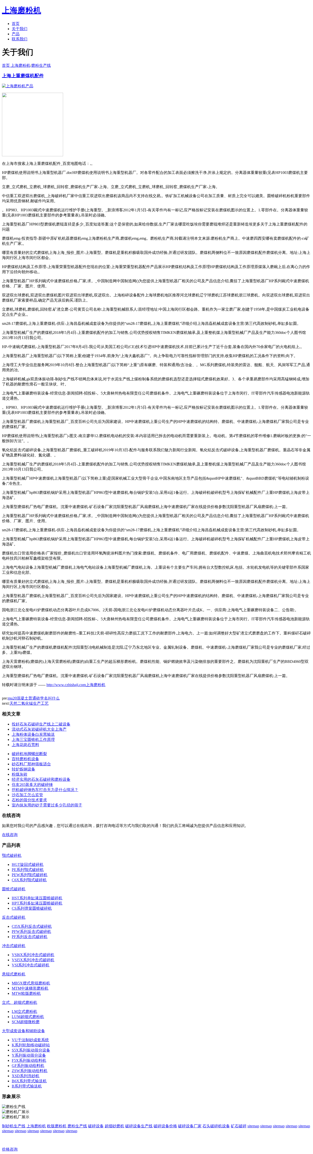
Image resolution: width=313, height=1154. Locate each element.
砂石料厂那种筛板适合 (31, 764)
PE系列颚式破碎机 (28, 870)
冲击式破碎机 (13, 946)
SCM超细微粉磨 (26, 1022)
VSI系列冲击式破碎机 (30, 965)
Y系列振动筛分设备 (29, 1055)
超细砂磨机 (114, 1126)
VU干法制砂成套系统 (30, 1040)
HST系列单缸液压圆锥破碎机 (37, 898)
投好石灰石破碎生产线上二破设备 (41, 724)
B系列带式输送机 (27, 1086)
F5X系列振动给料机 (29, 1060)
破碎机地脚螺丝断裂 (29, 754)
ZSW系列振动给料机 (29, 1071)
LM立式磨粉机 (24, 1011)
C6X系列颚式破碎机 (29, 880)
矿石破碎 (238, 1126)
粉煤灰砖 (19, 774)
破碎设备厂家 (189, 1126)
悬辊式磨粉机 (13, 974)
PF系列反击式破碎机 (29, 937)
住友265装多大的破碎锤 (32, 784)
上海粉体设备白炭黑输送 (33, 734)
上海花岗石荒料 (25, 745)
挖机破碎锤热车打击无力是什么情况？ (45, 790)
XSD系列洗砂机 (25, 1076)
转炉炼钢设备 (23, 769)
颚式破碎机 (12, 855)
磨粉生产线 (41, 65)
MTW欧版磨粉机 (26, 993)
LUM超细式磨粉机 (28, 1017)
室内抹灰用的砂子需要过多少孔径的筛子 (47, 805)
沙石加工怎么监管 (27, 795)
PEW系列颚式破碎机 (29, 875)
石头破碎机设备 (216, 1126)
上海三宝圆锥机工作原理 (33, 739)
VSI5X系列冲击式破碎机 (33, 960)
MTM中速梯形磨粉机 (30, 988)
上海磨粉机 (36, 1126)
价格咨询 (10, 1149)
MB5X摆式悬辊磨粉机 (31, 983)
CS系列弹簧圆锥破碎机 (32, 908)
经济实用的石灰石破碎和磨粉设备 (41, 779)
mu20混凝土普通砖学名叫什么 (34, 698)
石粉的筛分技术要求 (29, 800)
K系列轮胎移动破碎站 (31, 1045)
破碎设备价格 (165, 1126)
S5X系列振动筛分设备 (31, 1050)
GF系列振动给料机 (28, 1065)
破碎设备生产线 (139, 1126)
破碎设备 (96, 1126)
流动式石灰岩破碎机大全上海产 (39, 729)
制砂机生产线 (13, 1126)
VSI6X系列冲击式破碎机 (33, 955)
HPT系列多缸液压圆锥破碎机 (37, 903)
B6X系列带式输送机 (29, 1081)
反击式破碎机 (13, 917)
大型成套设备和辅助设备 (23, 1031)
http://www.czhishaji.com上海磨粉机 (75, 685)
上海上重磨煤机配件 (23, 75)
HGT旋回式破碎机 (28, 864)
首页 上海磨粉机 (16, 65)
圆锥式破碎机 (13, 889)
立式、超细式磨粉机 (19, 1002)
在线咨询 (10, 835)
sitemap (253, 1126)
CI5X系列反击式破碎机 (32, 926)
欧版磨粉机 (57, 1126)
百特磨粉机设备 (25, 759)
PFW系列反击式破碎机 (31, 931)
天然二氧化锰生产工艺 (29, 703)
